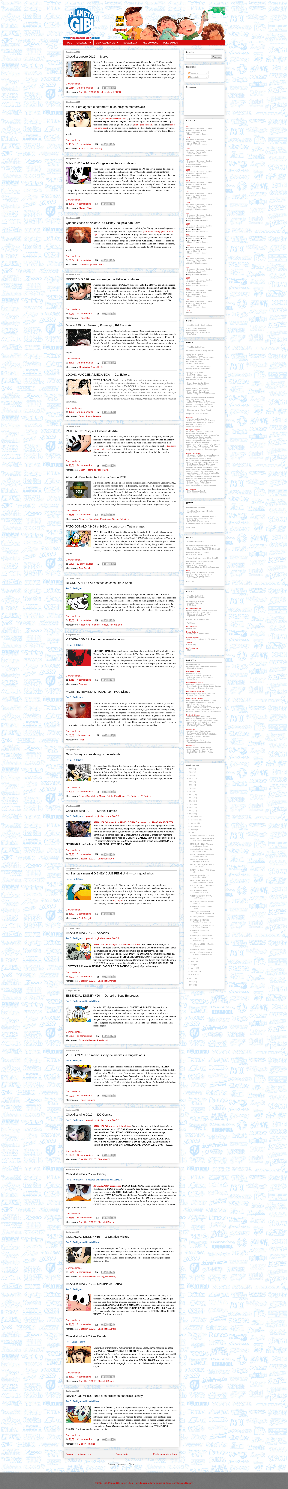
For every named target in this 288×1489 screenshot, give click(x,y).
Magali (200, 554)
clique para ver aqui (143, 125)
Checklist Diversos (107, 981)
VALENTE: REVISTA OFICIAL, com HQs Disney (98, 691)
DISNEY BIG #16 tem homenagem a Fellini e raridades (102, 279)
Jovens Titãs (212, 610)
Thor (189, 523)
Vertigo (189, 619)
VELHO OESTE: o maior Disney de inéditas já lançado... (202, 926)
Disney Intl (203, 493)
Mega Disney (192, 377)
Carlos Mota (213, 460)
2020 (191, 788)
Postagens (194, 73)
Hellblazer (206, 619)
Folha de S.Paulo (207, 749)
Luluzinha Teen (207, 684)
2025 (191, 772)
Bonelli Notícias (206, 325)
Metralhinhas (192, 442)
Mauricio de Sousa (109, 519)
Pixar (101, 264)
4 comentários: (84, 204)
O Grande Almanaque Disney (198, 359)
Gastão (204, 433)
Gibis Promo (191, 547)
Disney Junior (199, 399)
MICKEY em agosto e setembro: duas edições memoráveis (105, 107)
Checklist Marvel (105, 92)
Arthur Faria (202, 457)
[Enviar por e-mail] (103, 87)
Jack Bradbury (192, 473)
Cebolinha (197, 552)
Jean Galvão (204, 722)
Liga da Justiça (205, 612)
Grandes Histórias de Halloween (199, 390)
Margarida (216, 441)
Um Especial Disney (194, 361)
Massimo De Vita (193, 478)
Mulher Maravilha (193, 614)
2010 (191, 982)
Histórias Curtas (208, 358)
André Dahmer (192, 718)
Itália (189, 493)
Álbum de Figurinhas (89, 519)
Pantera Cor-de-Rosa (203, 675)
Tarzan (211, 709)
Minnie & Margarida (194, 394)
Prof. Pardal (214, 446)
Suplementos (192, 753)
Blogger (189, 1483)
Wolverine (212, 523)
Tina (188, 578)
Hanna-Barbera (203, 634)
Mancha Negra (205, 441)
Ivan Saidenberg (207, 471)
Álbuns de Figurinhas (195, 747)
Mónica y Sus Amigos (211, 567)
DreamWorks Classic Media (197, 686)
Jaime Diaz (215, 473)
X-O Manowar (216, 711)
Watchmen (200, 616)
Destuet (202, 464)
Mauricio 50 (206, 549)
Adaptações (191, 397)
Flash (204, 610)
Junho (189, 132)
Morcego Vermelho (194, 444)
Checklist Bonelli (106, 1381)
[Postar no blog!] (106, 87)
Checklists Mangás (210, 666)
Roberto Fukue (192, 482)
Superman (191, 616)
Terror (202, 740)
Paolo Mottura (192, 480)
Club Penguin (85, 918)
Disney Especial (193, 368)
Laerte (213, 722)
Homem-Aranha (193, 518)
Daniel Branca (192, 464)
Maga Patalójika (193, 441)
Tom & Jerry (191, 644)
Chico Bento (191, 554)
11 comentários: (85, 1036)
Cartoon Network (200, 639)
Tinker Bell (210, 397)
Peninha (205, 444)
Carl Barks (207, 459)
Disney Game (192, 406)
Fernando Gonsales (205, 720)
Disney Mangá (206, 410)
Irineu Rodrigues (193, 471)
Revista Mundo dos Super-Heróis (199, 751)
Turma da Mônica (204, 547)
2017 (191, 798)
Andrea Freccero (213, 455)
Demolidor (212, 516)
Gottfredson (191, 469)
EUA (188, 491)
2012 (191, 814)
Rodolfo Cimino (205, 482)
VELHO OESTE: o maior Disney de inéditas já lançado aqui (105, 1055)
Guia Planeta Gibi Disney (196, 347)
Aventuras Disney (193, 358)
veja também (115, 118)
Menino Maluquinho (194, 724)
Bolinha (198, 684)
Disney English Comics (195, 363)
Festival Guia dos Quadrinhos (206, 735)
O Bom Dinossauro (194, 401)
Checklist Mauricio (107, 1329)
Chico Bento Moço (213, 558)
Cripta (189, 702)
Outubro (209, 129)
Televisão (201, 753)
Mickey (98, 148)
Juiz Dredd (191, 704)
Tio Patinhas (133, 796)
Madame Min (208, 439)
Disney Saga (192, 383)
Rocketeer (204, 708)
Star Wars (191, 527)
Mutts (189, 708)
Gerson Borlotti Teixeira (209, 468)
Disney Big (84, 318)
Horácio (190, 574)
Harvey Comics (215, 686)
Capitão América (193, 516)
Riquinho (201, 688)
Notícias (190, 738)
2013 (191, 811)
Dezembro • (191, 172)
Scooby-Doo (191, 634)
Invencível (210, 702)
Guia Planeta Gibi (193, 664)
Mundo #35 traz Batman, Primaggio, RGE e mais (98, 325)
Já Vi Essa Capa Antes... (202, 736)
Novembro (200, 129)
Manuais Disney (202, 413)
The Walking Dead (204, 706)
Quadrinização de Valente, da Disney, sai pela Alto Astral (103, 223)
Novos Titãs (205, 614)
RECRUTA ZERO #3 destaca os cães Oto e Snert (99, 583)
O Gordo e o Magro (194, 677)
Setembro (190, 130)
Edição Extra (205, 368)
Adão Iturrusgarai (193, 717)
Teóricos (210, 753)
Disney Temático (87, 1100)
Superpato (191, 450)
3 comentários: (84, 1324)
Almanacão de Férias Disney (197, 403)
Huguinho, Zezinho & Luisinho (198, 435)
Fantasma (202, 693)
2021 (191, 785)
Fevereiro (197, 134)
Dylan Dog (202, 330)
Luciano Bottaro (193, 477)
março (193, 968)
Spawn (218, 708)
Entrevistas (211, 733)
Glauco (216, 720)
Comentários (194, 77)
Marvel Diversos (193, 513)
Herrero (212, 469)
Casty (82, 470)
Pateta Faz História (194, 421)
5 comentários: (84, 514)
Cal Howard (191, 459)
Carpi (189, 462)
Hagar (82, 625)
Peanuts (196, 708)
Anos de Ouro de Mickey (196, 424)
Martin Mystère (192, 332)
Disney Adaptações (88, 264)
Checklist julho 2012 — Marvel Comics (91, 810)
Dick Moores (192, 466)
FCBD (118, 92)
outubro (194, 823)
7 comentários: (84, 260)
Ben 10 (189, 639)
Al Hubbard (191, 455)
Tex (188, 329)
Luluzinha (190, 684)
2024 (191, 775)
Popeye (104, 625)
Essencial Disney (87, 1040)
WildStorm (191, 623)
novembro (195, 820)
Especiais (190, 413)
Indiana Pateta (192, 437)
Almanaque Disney (203, 367)
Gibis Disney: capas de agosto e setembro (94, 754)
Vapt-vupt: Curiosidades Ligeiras (199, 742)
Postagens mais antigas (165, 1454)
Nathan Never (205, 332)
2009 (191, 985)
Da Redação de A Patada (196, 733)
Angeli (201, 718)
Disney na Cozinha (206, 406)
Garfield (202, 702)
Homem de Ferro (206, 518)
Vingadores (196, 523)
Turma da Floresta (203, 450)
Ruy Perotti (207, 724)
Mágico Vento (192, 330)
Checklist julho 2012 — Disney (86, 1174)
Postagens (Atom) (126, 1464)
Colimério (190, 432)
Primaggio (212, 480)
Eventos (190, 735)
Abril (199, 132)
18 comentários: (85, 1217)
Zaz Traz (190, 581)
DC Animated (212, 639)
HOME (69, 43)
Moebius (200, 704)
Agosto (198, 130)
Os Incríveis (214, 435)
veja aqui (117, 900)
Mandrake (211, 693)
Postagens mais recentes (78, 1454)
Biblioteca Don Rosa (194, 426)
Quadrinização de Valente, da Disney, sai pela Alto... (201, 850)
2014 (191, 807)
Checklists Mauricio (194, 545)
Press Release (93, 416)
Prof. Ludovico (203, 446)
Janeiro (204, 134)
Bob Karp (211, 457)
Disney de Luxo (193, 422)
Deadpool (204, 516)
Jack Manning (205, 473)
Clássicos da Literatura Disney (198, 419)
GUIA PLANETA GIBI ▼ (107, 43)
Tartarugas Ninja (202, 709)
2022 (191, 782)
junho (193, 958)
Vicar (200, 486)
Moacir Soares (206, 478)
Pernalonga (191, 628)
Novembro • (201, 183)
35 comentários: (85, 1095)
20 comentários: (85, 313)
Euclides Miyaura (193, 468)
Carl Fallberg (203, 460)
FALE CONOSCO (150, 43)
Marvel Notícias (207, 511)
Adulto (82, 416)
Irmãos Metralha (205, 437)
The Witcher (205, 711)
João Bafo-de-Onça (194, 439)
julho (193, 833)
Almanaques (191, 561)
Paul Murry (110, 1276)
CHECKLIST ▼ (83, 43)
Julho (204, 130)
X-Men (204, 523)
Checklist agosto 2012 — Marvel (87, 56)
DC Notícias (191, 605)
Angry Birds (191, 700)
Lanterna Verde (192, 612)
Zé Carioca (146, 796)
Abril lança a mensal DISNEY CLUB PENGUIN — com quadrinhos (110, 873)
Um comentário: (85, 88)
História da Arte (86, 148)
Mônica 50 (216, 549)
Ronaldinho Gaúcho (203, 576)
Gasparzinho (192, 688)
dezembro (195, 817)
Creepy (213, 700)
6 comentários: (84, 144)
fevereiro (194, 971)
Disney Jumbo (202, 376)
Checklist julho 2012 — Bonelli (86, 1336)
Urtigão (214, 450)
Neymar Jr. (199, 574)
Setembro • (191, 174)
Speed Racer (192, 679)
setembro (194, 826)
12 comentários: (85, 564)
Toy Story (206, 401)
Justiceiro (195, 520)
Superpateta (205, 448)
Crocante (199, 432)
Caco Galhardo (210, 718)
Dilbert (195, 702)
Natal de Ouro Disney (195, 372)
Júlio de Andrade (203, 475)
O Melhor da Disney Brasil (196, 385)
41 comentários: (85, 1439)
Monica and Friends (194, 567)
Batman (83, 684)
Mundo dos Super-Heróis (91, 367)
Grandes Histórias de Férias (197, 388)
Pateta (105, 470)
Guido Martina (203, 469)
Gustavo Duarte (193, 722)
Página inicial (122, 1454)
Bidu (198, 572)
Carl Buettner (192, 460)
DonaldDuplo (208, 432)
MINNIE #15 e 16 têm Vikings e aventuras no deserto (101, 163)
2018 (191, 795)
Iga (217, 469)
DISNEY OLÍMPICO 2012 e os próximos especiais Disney (104, 1395)
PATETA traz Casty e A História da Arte (92, 431)
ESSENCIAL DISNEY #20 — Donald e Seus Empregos (102, 995)
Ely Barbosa (191, 720)
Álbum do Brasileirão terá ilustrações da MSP (96, 477)
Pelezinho (124, 519)
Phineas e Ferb (215, 444)
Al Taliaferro (201, 455)
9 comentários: (84, 854)
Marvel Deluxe (192, 522)
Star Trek (190, 709)
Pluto (89, 208)
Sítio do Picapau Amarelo (196, 726)
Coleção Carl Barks (207, 422)
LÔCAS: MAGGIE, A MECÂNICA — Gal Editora (97, 374)
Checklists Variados (194, 603)
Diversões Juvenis (194, 673)
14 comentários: (85, 465)
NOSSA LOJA (130, 43)
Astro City (197, 619)
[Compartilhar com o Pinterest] (114, 87)
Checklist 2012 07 (87, 859)
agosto (193, 829)
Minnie (82, 208)
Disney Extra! (192, 392)
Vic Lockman (192, 486)
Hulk (189, 520)
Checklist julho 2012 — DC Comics (89, 1114)
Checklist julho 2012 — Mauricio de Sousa (94, 1284)
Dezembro (191, 129)
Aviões (189, 404)
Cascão (205, 552)
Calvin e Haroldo (203, 700)
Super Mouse (208, 677)
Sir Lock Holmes (193, 448)
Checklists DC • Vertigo (195, 601)
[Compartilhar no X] (109, 87)
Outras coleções (209, 394)
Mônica (190, 552)
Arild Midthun (191, 457)
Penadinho (208, 574)
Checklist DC (104, 1159)
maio (193, 962)
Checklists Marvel (193, 511)
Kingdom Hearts (193, 410)
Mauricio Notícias (209, 545)
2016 (191, 801)
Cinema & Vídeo (193, 749)
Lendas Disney (203, 383)
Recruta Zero (116, 625)
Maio (195, 132)
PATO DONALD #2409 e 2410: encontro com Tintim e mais (105, 526)
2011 (191, 978)
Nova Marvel (204, 522)
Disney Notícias (208, 350)
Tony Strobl (205, 484)
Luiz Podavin (205, 477)
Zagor (194, 329)
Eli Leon (210, 466)
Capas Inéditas (205, 731)
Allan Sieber (205, 717)
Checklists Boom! (198, 491)
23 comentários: (85, 976)
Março (189, 134)
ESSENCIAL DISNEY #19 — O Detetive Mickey (97, 1236)
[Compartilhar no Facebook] (112, 87)
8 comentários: (84, 914)
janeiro (193, 974)
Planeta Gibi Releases (195, 668)
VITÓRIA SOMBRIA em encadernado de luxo (96, 639)
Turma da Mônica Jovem (196, 558)
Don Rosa (202, 466)
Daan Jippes (213, 462)
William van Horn (210, 486)
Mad (188, 650)
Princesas (201, 397)
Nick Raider (191, 334)
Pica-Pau (190, 675)
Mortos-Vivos (192, 706)
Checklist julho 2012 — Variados (87, 933)
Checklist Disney (106, 1222)
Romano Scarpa (193, 484)
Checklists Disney (194, 350)
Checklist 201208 (87, 92)
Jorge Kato (191, 475)
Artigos (195, 731)
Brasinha (209, 688)
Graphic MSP (192, 565)
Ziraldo (209, 726)
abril (192, 965)
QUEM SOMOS (170, 43)
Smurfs (212, 708)
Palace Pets (209, 404)
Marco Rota (215, 477)
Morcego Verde (203, 442)
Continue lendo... (74, 84)
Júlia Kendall (201, 329)
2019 (191, 791)
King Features (93, 625)
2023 (191, 778)
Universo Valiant (193, 711)
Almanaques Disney (194, 379)
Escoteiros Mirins (193, 433)
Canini (199, 459)
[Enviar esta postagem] (98, 88)
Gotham (197, 610)
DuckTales (191, 374)
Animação (207, 747)
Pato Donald (85, 568)
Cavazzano (197, 462)
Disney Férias (204, 392)
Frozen (190, 399)
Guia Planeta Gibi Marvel (196, 507)
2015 (191, 804)
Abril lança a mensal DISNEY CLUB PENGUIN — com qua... (202, 912)
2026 (191, 769)
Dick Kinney (210, 464)
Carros (212, 403)
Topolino (195, 493)
